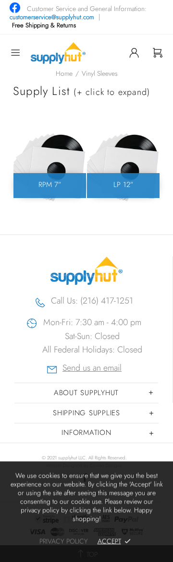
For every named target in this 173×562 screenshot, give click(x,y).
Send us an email (92, 369)
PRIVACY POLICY (63, 541)
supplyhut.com (58, 53)
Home (64, 73)
